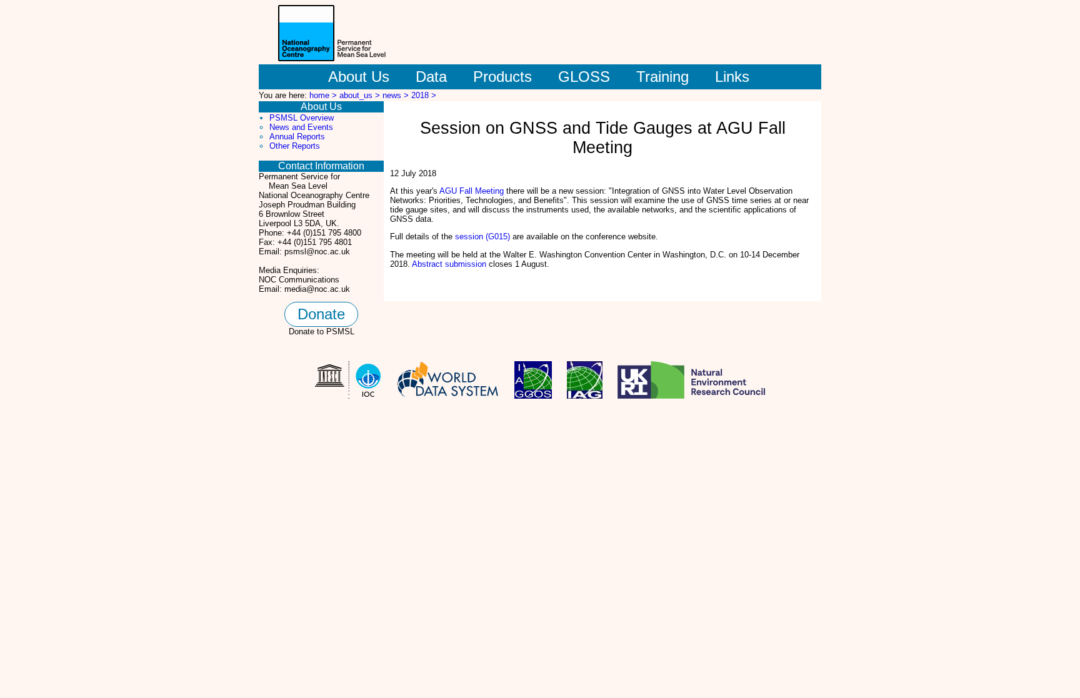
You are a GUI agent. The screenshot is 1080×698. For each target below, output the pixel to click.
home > (324, 95)
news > (396, 95)
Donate (321, 314)
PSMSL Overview (301, 117)
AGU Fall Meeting (471, 191)
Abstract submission (449, 264)
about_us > (360, 95)
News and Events (301, 127)
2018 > (423, 95)
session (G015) (482, 236)
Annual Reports (297, 136)
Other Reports (294, 146)
